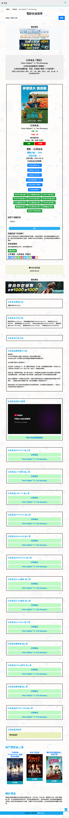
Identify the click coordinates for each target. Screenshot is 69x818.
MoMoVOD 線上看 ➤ (49, 198)
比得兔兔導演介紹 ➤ (34, 165)
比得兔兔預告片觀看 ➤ (34, 185)
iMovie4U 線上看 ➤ (34, 198)
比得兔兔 (34, 455)
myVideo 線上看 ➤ (49, 202)
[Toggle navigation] (65, 3)
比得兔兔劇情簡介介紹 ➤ (34, 180)
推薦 (29, 143)
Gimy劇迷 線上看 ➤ (20, 202)
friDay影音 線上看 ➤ (34, 206)
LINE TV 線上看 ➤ (48, 194)
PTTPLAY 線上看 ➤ (20, 198)
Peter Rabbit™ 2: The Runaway (34, 459)
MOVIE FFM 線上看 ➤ (34, 211)
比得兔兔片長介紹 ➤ (34, 175)
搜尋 (61, 18)
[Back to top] (66, 809)
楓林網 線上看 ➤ (21, 206)
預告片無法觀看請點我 (34, 438)
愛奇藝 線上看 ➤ (48, 206)
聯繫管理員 (12, 250)
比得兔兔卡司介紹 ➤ (34, 170)
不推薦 (40, 143)
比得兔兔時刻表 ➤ (34, 189)
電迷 (5, 3)
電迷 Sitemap (40, 813)
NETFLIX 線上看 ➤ (21, 194)
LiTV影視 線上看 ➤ (34, 194)
